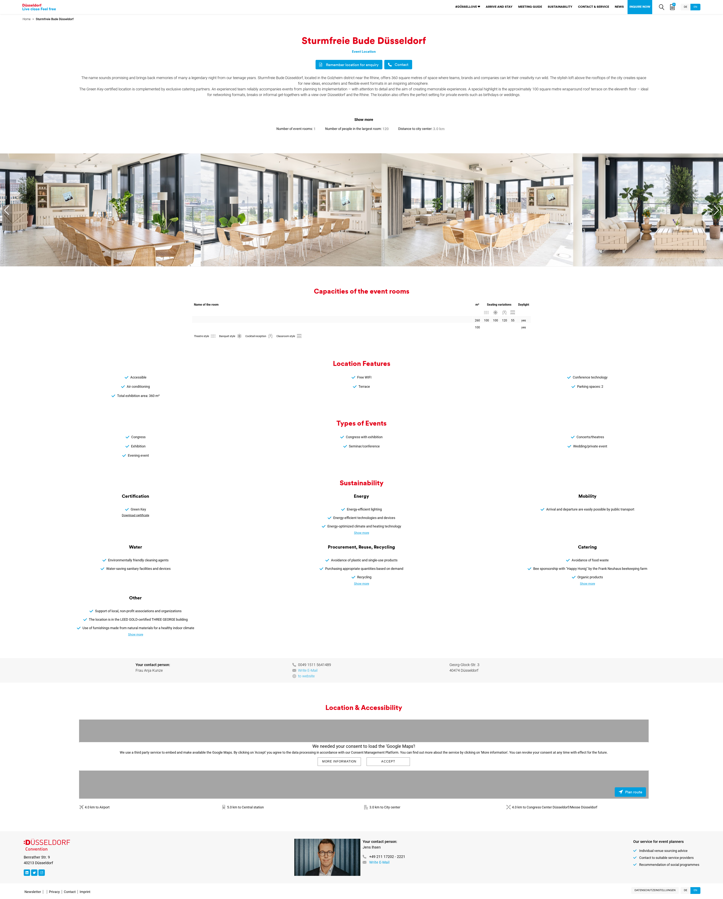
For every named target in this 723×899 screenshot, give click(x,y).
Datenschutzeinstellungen (655, 890)
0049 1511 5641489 (314, 664)
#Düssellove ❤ (467, 6)
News (619, 6)
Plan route (633, 792)
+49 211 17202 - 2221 (387, 856)
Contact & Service (593, 6)
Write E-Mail (307, 670)
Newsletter (32, 892)
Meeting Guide (530, 6)
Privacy (54, 892)
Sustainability (560, 6)
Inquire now (639, 6)
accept (388, 761)
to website (306, 676)
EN (695, 7)
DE (685, 7)
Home (27, 19)
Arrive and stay (499, 6)
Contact (401, 65)
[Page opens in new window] (27, 872)
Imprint (85, 892)
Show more (363, 119)
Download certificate (135, 515)
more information (339, 761)
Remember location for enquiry (352, 65)
